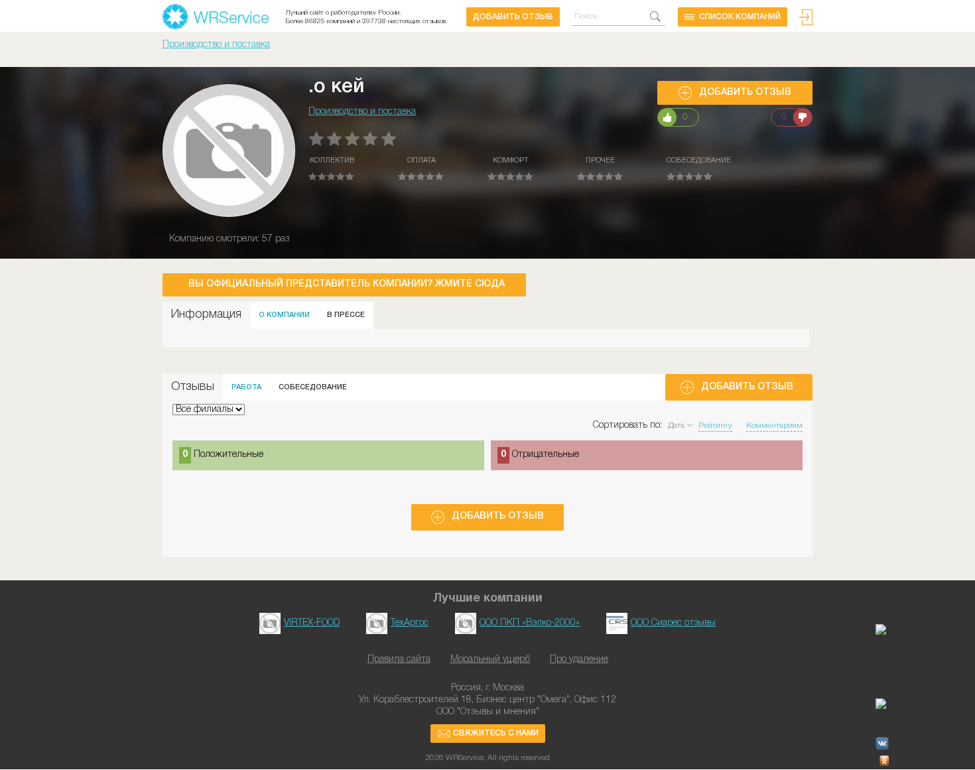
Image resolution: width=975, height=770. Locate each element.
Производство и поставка (216, 44)
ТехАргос (409, 623)
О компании (284, 315)
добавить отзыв (513, 17)
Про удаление (579, 659)
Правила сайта (398, 659)
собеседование (313, 387)
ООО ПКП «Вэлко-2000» (530, 623)
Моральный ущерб (490, 659)
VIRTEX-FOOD (312, 623)
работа (246, 387)
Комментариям (774, 425)
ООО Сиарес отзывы (673, 623)
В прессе (346, 315)
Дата (676, 425)
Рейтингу (715, 425)
